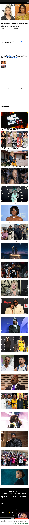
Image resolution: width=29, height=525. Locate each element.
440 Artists (2, 503)
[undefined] (3, 62)
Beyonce (4, 106)
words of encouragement (20, 41)
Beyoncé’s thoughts (5, 54)
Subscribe (21, 497)
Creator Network (3, 502)
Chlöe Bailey (2, 32)
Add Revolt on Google (15, 28)
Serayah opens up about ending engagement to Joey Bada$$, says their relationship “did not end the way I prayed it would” (12, 315)
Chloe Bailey (7, 106)
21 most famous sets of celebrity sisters (12, 66)
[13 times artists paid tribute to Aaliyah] (14, 176)
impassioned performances (8, 71)
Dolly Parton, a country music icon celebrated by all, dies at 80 (11, 296)
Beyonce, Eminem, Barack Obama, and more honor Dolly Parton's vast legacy (13, 166)
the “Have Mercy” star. (9, 56)
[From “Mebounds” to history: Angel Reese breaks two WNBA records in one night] (14, 270)
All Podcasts (3, 498)
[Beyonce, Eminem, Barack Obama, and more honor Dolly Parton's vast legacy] (14, 158)
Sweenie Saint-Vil (4, 28)
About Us (12, 497)
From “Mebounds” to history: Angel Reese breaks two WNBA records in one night (14, 278)
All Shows (2, 497)
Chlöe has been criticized (14, 70)
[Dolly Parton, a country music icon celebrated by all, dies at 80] (14, 288)
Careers (12, 502)
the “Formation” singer (24, 54)
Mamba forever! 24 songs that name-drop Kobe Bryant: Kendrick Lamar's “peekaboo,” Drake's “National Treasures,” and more (12, 410)
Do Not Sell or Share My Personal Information (23, 523)
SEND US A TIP (14, 509)
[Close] (28, 520)
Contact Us (21, 498)
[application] (21, 516)
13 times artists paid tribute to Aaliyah (7, 184)
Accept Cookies (15, 523)
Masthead (12, 498)
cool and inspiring (14, 57)
